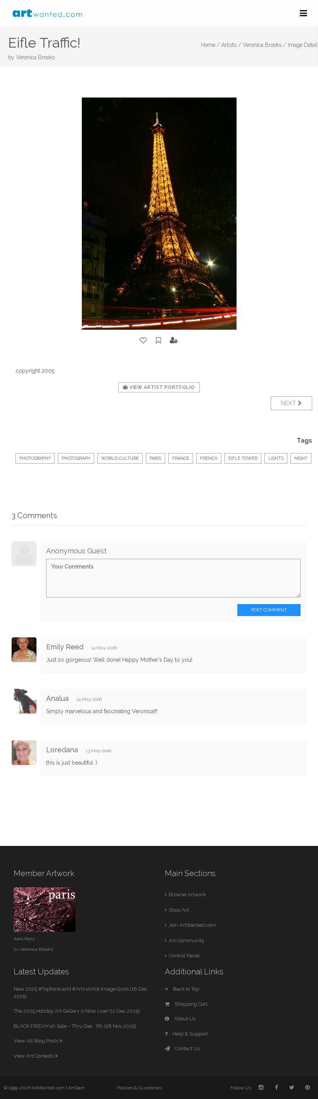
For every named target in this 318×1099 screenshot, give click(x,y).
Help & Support (189, 1034)
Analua (58, 698)
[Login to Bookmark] (158, 341)
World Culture (120, 458)
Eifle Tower (243, 458)
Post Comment (269, 610)
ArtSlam (76, 1087)
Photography (35, 458)
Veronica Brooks (35, 57)
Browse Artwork (187, 894)
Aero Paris (24, 939)
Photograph (76, 458)
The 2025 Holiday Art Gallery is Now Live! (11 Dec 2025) (77, 1011)
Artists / (231, 45)
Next (289, 403)
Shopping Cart (190, 1004)
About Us (184, 1019)
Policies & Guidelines (139, 1087)
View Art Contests (34, 1056)
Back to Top (185, 989)
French (209, 458)
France (180, 458)
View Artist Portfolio (161, 387)
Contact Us (187, 1048)
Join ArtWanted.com (192, 925)
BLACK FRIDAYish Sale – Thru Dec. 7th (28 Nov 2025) (75, 1026)
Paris (155, 458)
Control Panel (184, 956)
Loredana (63, 750)
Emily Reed (64, 647)
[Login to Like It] (143, 341)
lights (275, 458)
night (301, 458)
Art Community (186, 940)
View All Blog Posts (36, 1041)
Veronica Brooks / (264, 45)
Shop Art (179, 910)
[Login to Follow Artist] (174, 341)
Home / (210, 45)
